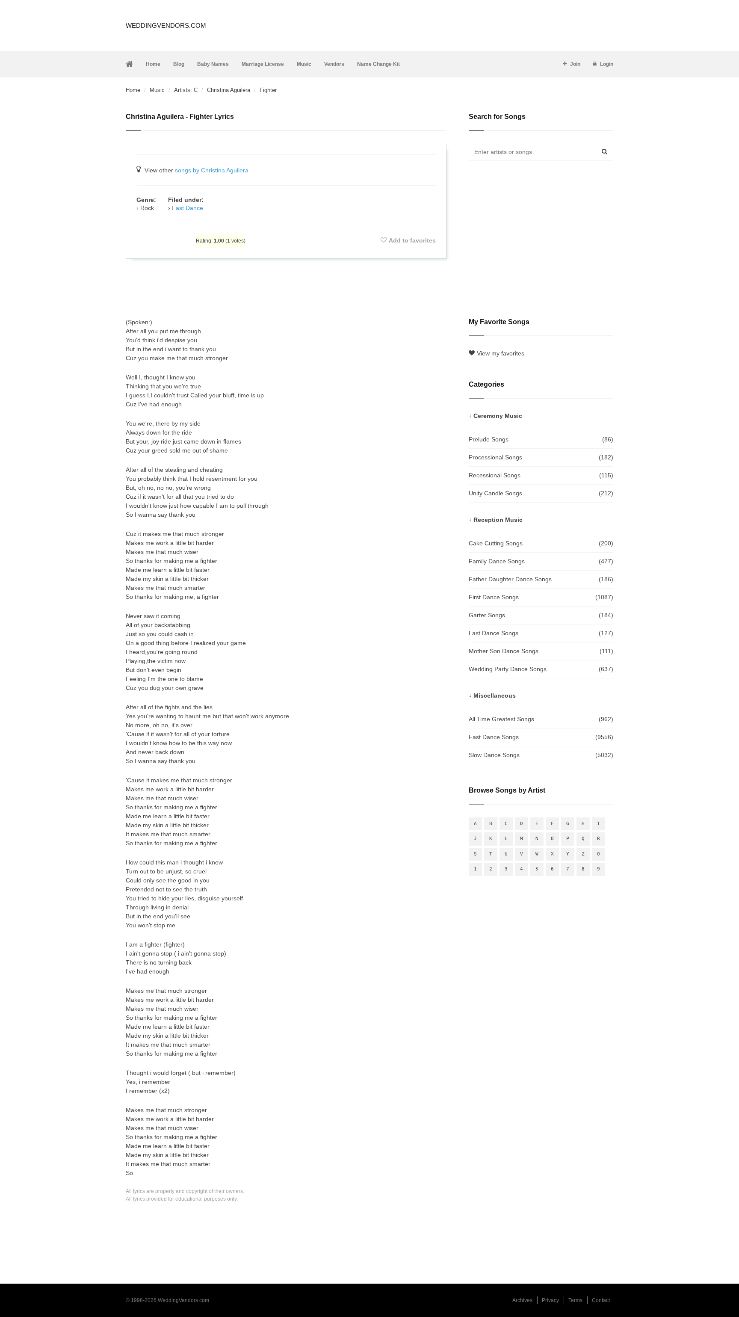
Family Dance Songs (541, 561)
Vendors (334, 64)
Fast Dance (187, 207)
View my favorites (500, 353)
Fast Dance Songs (541, 737)
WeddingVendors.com (166, 25)
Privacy (550, 1300)
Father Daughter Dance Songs (541, 579)
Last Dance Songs (541, 633)
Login (606, 64)
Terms (575, 1300)
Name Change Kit (378, 64)
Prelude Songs (541, 439)
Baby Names (213, 64)
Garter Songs (541, 615)
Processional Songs (541, 457)
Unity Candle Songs (541, 493)
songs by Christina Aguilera (211, 170)
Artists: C (186, 90)
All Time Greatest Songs (541, 719)
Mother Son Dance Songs (541, 651)
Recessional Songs (541, 475)
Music (304, 64)
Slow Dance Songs (541, 755)
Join (575, 64)
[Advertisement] (286, 288)
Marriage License (263, 64)
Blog (178, 64)
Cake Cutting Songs (541, 543)
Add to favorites (412, 240)
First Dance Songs (541, 597)
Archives (522, 1300)
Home (153, 64)
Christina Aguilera (228, 90)
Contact (601, 1300)
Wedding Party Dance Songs (541, 669)
